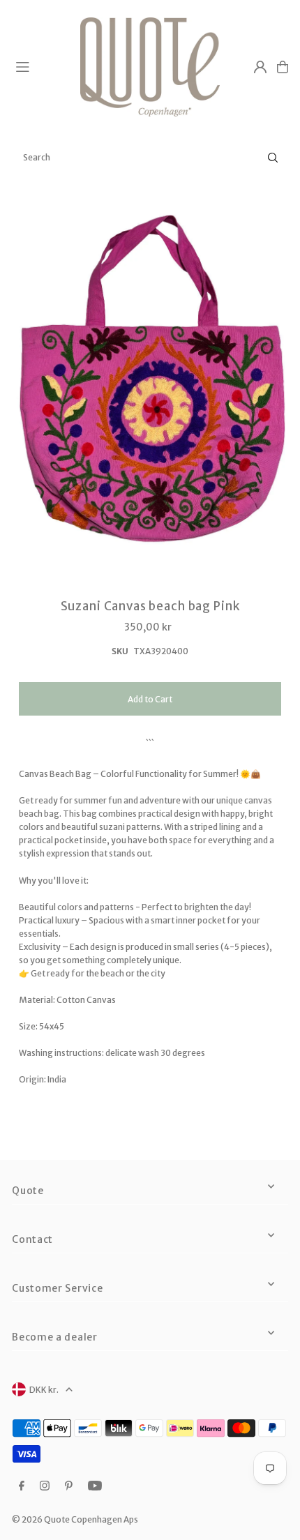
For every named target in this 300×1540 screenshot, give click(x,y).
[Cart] (282, 67)
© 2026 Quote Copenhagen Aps (75, 1519)
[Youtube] (95, 1486)
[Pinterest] (69, 1486)
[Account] (260, 67)
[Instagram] (45, 1486)
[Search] (273, 157)
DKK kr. (44, 1389)
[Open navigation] (42, 66)
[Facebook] (21, 1486)
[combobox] (150, 157)
